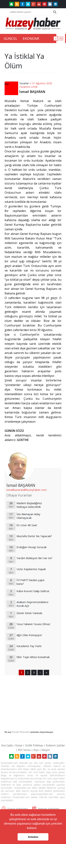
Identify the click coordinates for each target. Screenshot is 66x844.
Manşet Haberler (48, 808)
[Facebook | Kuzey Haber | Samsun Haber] (22, 4)
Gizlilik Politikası (34, 745)
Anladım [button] (33, 836)
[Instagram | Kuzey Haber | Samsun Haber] (50, 4)
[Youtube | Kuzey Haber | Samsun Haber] (39, 4)
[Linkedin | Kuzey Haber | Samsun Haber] (55, 4)
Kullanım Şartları (55, 745)
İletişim (45, 750)
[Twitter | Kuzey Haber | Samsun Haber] (28, 4)
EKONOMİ (31, 38)
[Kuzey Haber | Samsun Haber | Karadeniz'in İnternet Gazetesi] (11, 4)
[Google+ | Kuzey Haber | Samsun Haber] (33, 4)
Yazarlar (24, 83)
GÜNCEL (10, 38)
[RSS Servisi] (17, 4)
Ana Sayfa (7, 745)
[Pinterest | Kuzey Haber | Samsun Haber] (44, 4)
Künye (18, 745)
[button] (38, 828)
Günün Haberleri (17, 808)
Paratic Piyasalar (21, 732)
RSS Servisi (24, 750)
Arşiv (36, 750)
